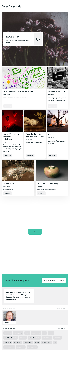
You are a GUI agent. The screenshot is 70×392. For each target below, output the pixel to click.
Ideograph (17, 342)
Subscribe (61, 280)
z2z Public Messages (11, 337)
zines (27, 333)
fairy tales (8, 342)
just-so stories (32, 347)
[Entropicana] (18, 178)
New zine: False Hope (56, 91)
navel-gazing (18, 333)
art (44, 333)
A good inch (53, 134)
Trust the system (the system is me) (18, 91)
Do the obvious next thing (47, 183)
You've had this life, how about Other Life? (35, 135)
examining (8, 193)
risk (55, 342)
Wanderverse (36, 333)
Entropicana (8, 183)
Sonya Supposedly (11, 6)
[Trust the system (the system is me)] (24, 88)
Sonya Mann (6, 94)
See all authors (61, 308)
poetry (37, 342)
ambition (22, 337)
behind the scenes (34, 337)
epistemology (46, 342)
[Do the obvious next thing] (52, 178)
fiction (51, 333)
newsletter (8, 106)
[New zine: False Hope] (57, 88)
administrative (9, 347)
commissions (27, 342)
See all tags (61, 328)
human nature (47, 337)
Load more (35, 232)
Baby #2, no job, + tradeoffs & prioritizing (11, 136)
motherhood (20, 347)
